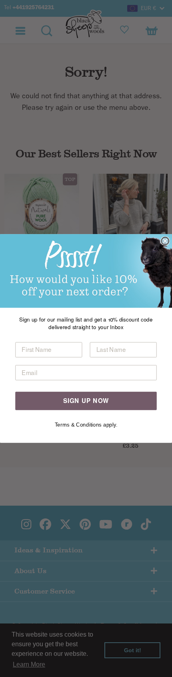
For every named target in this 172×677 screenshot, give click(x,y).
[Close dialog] (165, 241)
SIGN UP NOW (86, 400)
